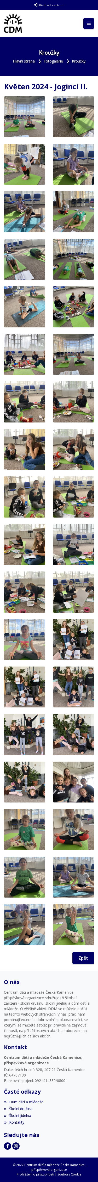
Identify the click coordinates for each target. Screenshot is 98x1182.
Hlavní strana (24, 61)
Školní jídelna (20, 1115)
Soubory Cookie (69, 1174)
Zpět (83, 958)
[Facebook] (7, 1146)
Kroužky (78, 61)
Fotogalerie (53, 61)
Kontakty (16, 1122)
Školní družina (20, 1108)
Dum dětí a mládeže (26, 1101)
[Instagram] (16, 1146)
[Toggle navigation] (88, 23)
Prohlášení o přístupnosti (35, 1174)
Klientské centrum (51, 5)
